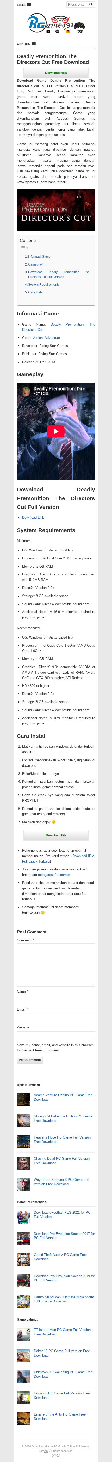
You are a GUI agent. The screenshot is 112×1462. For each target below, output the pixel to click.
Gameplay (35, 264)
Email (22, 1009)
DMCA (56, 1455)
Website (23, 1027)
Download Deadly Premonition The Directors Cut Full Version (59, 274)
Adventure (52, 338)
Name (22, 992)
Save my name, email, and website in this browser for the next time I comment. (55, 1047)
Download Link (33, 518)
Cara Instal (35, 292)
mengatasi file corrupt (54, 875)
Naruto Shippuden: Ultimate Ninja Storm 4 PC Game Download (64, 1299)
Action (38, 338)
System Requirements (43, 284)
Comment (25, 940)
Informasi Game (39, 256)
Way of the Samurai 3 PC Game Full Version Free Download (61, 1182)
